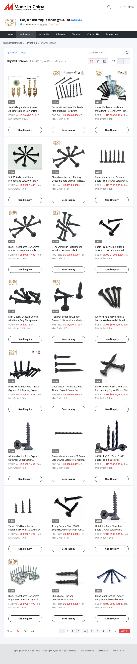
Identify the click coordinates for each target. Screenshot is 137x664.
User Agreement (87, 650)
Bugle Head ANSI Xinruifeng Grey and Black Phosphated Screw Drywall (109, 250)
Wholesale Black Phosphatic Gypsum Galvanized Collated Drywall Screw (110, 320)
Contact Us (93, 34)
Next (122, 631)
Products (28, 34)
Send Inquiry (25, 130)
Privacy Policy (118, 650)
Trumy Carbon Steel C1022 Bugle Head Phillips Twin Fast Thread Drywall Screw (67, 529)
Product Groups (18, 52)
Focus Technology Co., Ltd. (46, 650)
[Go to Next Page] (127, 61)
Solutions (60, 34)
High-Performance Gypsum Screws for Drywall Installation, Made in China (68, 320)
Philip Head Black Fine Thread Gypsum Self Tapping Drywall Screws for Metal (23, 390)
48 (32, 631)
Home (10, 34)
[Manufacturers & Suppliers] (24, 7)
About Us (44, 34)
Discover (76, 34)
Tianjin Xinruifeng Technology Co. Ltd (45, 20)
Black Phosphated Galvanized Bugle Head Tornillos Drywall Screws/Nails (23, 599)
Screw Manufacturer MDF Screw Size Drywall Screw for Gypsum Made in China (68, 460)
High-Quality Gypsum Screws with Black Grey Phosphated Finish (23, 320)
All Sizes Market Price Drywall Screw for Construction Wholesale (23, 460)
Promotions (112, 34)
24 (18, 631)
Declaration (103, 650)
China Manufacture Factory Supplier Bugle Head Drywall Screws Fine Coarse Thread (109, 599)
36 (25, 631)
